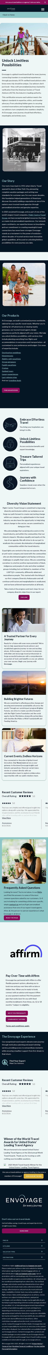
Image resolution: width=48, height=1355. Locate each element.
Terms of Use (7, 1346)
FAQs (39, 892)
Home (8, 15)
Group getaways (9, 362)
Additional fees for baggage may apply (28, 1266)
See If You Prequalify (17, 1013)
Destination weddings (11, 353)
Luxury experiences (10, 374)
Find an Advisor (11, 390)
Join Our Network (33, 1176)
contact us (13, 904)
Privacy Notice (37, 1344)
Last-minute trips (9, 377)
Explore (24, 597)
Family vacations (9, 365)
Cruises (5, 368)
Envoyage (8, 664)
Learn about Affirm (16, 1019)
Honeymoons (7, 356)
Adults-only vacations (11, 359)
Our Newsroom (19, 763)
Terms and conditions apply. (17, 1026)
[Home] (12, 9)
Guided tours (7, 371)
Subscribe (24, 1231)
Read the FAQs (12, 918)
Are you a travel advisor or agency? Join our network (24, 2)
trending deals (15, 380)
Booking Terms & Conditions (23, 1346)
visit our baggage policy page (25, 1274)
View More (6, 818)
